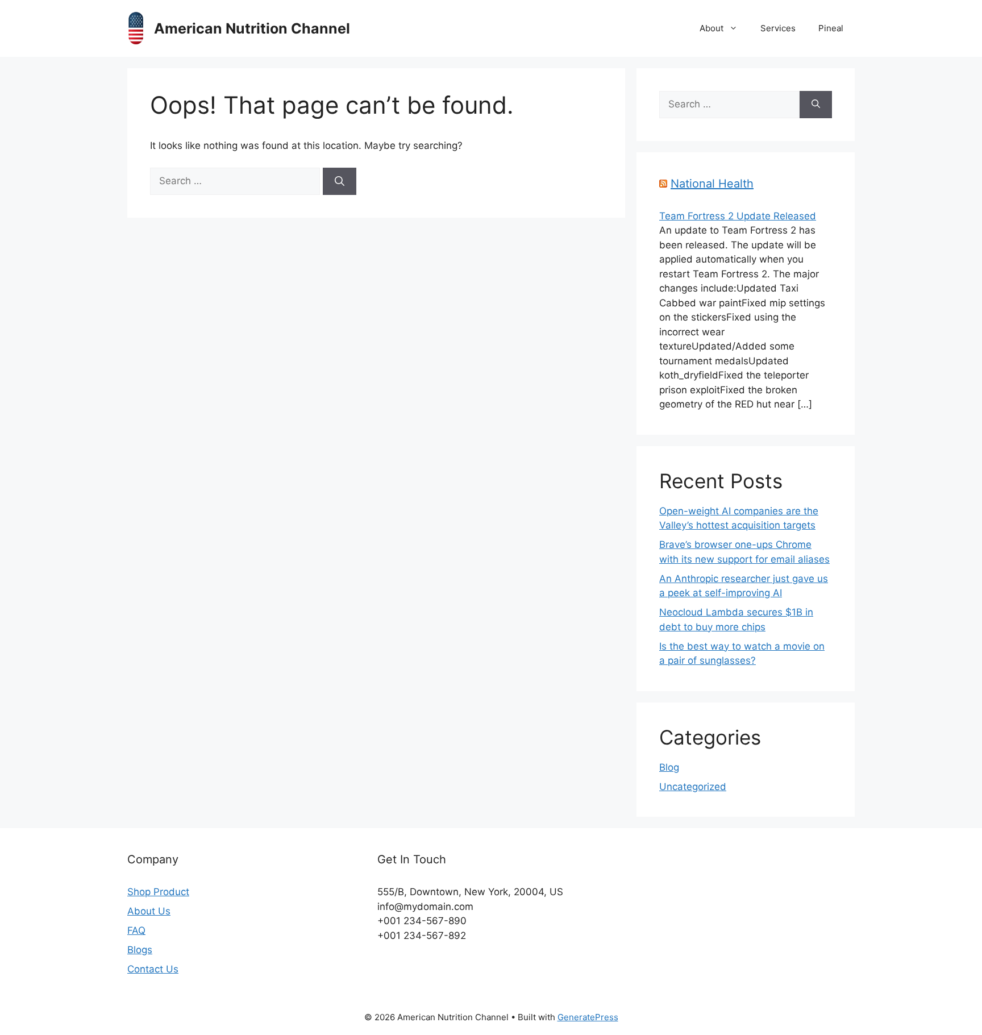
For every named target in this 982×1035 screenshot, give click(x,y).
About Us (148, 911)
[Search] (339, 181)
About (711, 28)
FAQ (136, 930)
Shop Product (158, 891)
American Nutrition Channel (252, 28)
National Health (712, 183)
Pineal (830, 28)
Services (778, 28)
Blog (669, 767)
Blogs (139, 949)
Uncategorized (692, 786)
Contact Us (152, 969)
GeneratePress (587, 1017)
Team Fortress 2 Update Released (737, 216)
